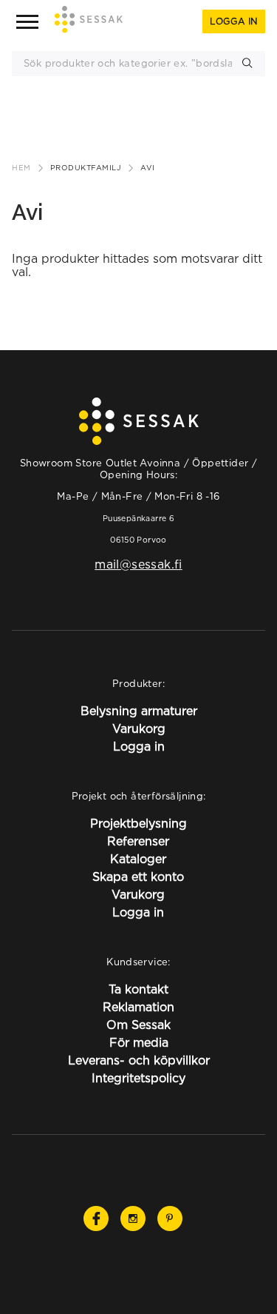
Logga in (234, 21)
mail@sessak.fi (138, 564)
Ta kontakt (138, 989)
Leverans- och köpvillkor (139, 1060)
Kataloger (138, 858)
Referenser (138, 841)
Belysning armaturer (139, 710)
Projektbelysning (138, 823)
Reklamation (138, 1006)
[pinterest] (170, 1218)
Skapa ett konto (138, 876)
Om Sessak (138, 1024)
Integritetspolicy (138, 1078)
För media (138, 1042)
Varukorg (138, 728)
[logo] (89, 22)
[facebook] (96, 1218)
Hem (21, 168)
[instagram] (133, 1218)
